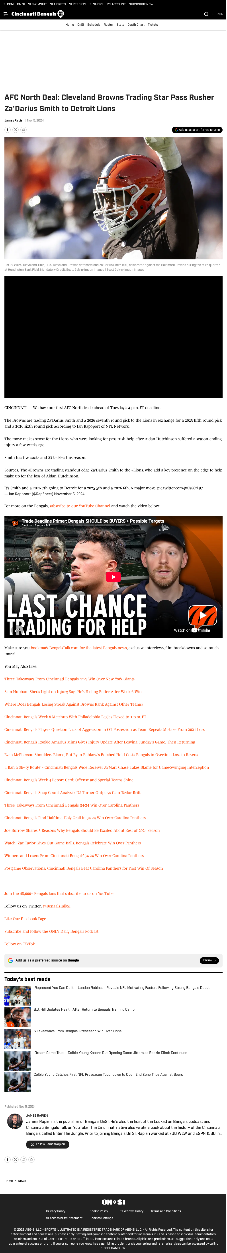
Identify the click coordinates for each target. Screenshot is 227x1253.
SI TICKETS (58, 4)
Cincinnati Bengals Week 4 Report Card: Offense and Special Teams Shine (68, 780)
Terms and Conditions (166, 1211)
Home (70, 25)
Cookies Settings (101, 1218)
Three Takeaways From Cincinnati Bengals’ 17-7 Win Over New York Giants (69, 679)
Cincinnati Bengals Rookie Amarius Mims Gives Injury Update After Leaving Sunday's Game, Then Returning (99, 742)
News (22, 1181)
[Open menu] (6, 14)
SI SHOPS (96, 4)
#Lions (137, 470)
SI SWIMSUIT (37, 4)
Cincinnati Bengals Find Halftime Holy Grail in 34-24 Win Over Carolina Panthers (75, 818)
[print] (31, 1159)
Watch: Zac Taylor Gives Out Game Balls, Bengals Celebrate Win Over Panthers (72, 843)
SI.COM (9, 4)
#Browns (35, 470)
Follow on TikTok (19, 944)
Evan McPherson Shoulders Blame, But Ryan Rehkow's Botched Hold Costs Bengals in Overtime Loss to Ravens (101, 755)
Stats (120, 25)
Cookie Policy (99, 1211)
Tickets (153, 25)
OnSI (80, 25)
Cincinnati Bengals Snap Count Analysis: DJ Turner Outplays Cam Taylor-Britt (72, 792)
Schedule (93, 25)
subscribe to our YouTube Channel (79, 506)
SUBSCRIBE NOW (141, 4)
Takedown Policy (131, 1211)
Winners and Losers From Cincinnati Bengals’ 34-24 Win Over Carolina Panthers (74, 855)
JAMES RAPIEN (37, 1116)
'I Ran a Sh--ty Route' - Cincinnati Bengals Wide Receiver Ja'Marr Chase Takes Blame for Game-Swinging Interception (106, 767)
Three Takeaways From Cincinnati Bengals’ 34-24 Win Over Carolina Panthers (71, 805)
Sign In (218, 14)
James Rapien (14, 120)
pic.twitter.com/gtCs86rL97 (180, 488)
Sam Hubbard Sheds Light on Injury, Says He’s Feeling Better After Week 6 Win (73, 691)
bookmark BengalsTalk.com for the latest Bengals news (79, 648)
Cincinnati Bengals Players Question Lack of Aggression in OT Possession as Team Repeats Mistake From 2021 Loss (104, 729)
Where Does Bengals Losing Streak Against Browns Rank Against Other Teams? (73, 704)
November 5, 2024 (69, 493)
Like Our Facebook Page (25, 919)
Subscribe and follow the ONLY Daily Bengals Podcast (51, 931)
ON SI (21, 4)
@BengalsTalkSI (56, 906)
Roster (108, 25)
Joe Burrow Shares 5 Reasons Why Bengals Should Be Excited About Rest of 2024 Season (82, 830)
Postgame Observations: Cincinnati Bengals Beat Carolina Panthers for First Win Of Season (83, 868)
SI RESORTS (77, 4)
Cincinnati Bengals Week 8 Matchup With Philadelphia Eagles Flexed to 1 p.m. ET (75, 717)
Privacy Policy (55, 1211)
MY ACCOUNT (116, 4)
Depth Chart (136, 25)
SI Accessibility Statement (64, 1218)
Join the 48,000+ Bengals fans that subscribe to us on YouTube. (59, 893)
